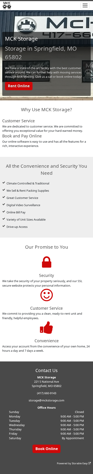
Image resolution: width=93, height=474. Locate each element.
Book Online (46, 448)
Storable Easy (80, 463)
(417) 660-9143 (46, 393)
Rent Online (19, 85)
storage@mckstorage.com (46, 400)
